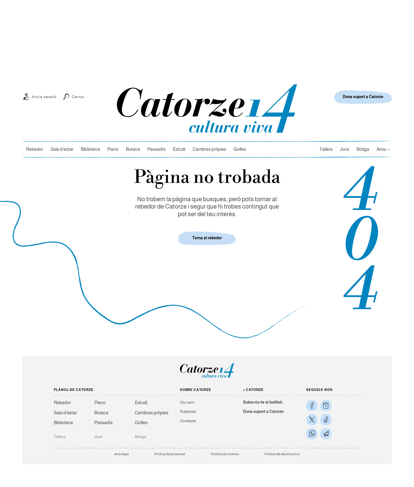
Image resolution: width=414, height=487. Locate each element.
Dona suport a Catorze (263, 411)
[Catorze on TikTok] (325, 419)
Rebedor (34, 149)
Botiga (363, 149)
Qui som (187, 402)
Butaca (133, 149)
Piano (113, 149)
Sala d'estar (62, 149)
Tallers (326, 149)
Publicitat (188, 411)
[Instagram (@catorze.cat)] (325, 405)
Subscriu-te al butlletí (262, 402)
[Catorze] (207, 377)
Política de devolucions (282, 454)
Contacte (188, 421)
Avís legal (121, 454)
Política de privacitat (169, 454)
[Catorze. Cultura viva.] (311, 405)
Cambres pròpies (209, 149)
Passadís (156, 149)
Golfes (239, 149)
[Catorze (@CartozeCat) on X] (311, 419)
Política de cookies (225, 454)
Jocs (344, 149)
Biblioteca (90, 149)
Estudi (179, 149)
